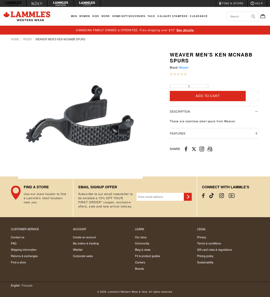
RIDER (27, 39)
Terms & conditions (209, 243)
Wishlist (77, 250)
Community (142, 243)
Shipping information (24, 250)
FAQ (13, 243)
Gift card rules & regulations (214, 250)
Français (27, 285)
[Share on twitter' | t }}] (194, 148)
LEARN (139, 229)
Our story (141, 237)
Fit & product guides (147, 256)
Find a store (18, 262)
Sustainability (205, 262)
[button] (178, 74)
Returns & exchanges (24, 256)
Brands (139, 269)
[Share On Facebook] (186, 148)
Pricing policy (205, 256)
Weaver (184, 67)
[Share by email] (202, 148)
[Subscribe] (188, 197)
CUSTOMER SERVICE (25, 229)
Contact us (17, 237)
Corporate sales (83, 256)
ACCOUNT (80, 229)
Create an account (84, 237)
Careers (140, 262)
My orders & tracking (86, 243)
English (15, 285)
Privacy (201, 237)
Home (15, 39)
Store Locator (42, 196)
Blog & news (142, 250)
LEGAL (201, 229)
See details (185, 30)
